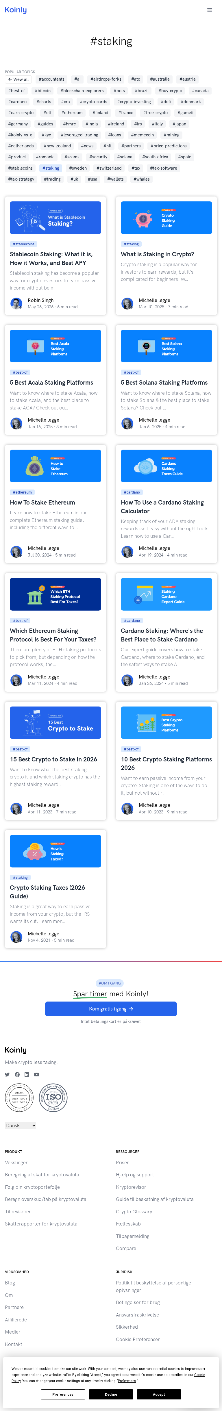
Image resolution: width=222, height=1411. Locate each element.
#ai (77, 79)
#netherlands (21, 146)
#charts (43, 101)
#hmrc (69, 124)
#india (92, 124)
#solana (124, 157)
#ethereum (72, 112)
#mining (172, 135)
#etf (47, 112)
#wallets (115, 179)
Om (9, 1295)
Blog (10, 1283)
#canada (200, 90)
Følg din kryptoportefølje (32, 1187)
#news (87, 146)
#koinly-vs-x (20, 135)
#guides (45, 124)
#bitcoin (43, 90)
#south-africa (155, 157)
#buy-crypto (170, 90)
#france (125, 112)
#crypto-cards (93, 101)
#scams (71, 157)
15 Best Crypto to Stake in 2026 (53, 759)
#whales (142, 179)
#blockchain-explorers (82, 90)
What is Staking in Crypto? (157, 254)
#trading (52, 179)
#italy (157, 124)
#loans (114, 135)
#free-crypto (155, 112)
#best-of (16, 90)
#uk (74, 179)
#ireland (116, 124)
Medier (13, 1332)
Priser (122, 1162)
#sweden (78, 168)
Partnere (14, 1307)
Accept (159, 1395)
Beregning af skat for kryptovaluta (42, 1175)
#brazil (142, 90)
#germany (18, 124)
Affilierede (16, 1320)
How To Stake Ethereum (42, 502)
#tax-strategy (21, 179)
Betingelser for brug (138, 1302)
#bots (119, 90)
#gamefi (185, 112)
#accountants (51, 79)
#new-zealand (57, 146)
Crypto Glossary (134, 1212)
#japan (179, 124)
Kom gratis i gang (108, 1009)
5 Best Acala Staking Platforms (51, 382)
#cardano (17, 101)
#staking (50, 168)
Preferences (62, 1395)
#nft (107, 146)
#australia (160, 79)
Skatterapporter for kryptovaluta (41, 1224)
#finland (100, 112)
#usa (92, 179)
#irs (138, 124)
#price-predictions (169, 146)
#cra (65, 101)
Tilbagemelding (132, 1236)
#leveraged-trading (79, 135)
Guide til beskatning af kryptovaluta (155, 1199)
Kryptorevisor (131, 1187)
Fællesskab (128, 1224)
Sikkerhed (127, 1327)
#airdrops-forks (105, 79)
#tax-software (163, 168)
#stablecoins (20, 168)
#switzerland (109, 168)
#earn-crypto (21, 112)
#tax (136, 168)
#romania (45, 157)
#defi (166, 101)
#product (17, 157)
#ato (135, 79)
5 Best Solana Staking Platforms (164, 382)
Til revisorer (18, 1212)
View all (21, 79)
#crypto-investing (134, 101)
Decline (111, 1395)
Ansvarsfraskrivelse (137, 1315)
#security (98, 157)
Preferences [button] (127, 1381)
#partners (131, 146)
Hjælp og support (135, 1175)
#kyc (46, 135)
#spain (184, 157)
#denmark (191, 101)
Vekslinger (16, 1162)
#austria (188, 79)
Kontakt (13, 1344)
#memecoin (142, 135)
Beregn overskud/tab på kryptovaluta (45, 1199)
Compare (126, 1248)
